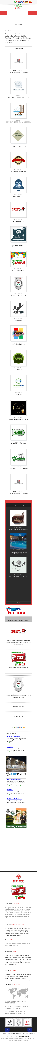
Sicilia (12, 933)
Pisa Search (14, 959)
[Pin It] (20, 727)
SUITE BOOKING (18, 196)
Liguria (26, 930)
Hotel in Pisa (21, 959)
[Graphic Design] (18, 333)
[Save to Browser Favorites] (24, 727)
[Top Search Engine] (18, 160)
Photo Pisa (21, 957)
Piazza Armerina (13, 945)
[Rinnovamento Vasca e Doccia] (18, 110)
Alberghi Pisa (8, 961)
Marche (17, 932)
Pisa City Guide (12, 955)
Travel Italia (12, 976)
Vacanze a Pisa (16, 962)
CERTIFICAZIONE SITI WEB (18, 419)
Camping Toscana (9, 978)
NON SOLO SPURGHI (18, 147)
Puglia (26, 932)
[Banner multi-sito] (18, 432)
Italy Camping (18, 978)
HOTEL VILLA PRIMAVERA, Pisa (18, 576)
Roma (10, 943)
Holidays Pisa (8, 962)
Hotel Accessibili (17, 980)
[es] (30, 1)
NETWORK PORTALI (18, 270)
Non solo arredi (25, 980)
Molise (12, 932)
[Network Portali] (18, 259)
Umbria (7, 935)
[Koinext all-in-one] (18, 284)
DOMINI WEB (18, 394)
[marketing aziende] (18, 61)
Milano (28, 943)
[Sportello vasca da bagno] (18, 85)
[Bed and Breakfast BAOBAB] (18, 541)
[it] (16, 1)
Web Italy (26, 976)
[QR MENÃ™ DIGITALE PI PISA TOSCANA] (31, 1022)
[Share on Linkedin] (18, 727)
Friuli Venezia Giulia (15, 930)
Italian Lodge (22, 974)
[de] (26, 1)
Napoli (6, 945)
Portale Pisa (8, 957)
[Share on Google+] (16, 727)
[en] (19, 1)
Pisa (7, 943)
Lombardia (7, 932)
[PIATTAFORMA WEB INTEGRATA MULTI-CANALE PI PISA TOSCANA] (13, 1022)
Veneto (18, 935)
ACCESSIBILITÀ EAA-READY (18, 468)
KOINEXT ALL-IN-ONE (18, 295)
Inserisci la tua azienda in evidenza (18, 72)
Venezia (19, 943)
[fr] (23, 1)
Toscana (16, 933)
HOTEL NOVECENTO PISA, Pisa (18, 599)
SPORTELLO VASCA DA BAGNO (18, 97)
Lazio (22, 930)
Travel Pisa (8, 959)
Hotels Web (8, 974)
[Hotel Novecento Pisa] (18, 588)
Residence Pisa (16, 961)
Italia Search (32, 1033)
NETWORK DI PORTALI (13, 1008)
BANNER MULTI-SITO (18, 444)
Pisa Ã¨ (22, 962)
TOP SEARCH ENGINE (18, 171)
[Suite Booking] (18, 184)
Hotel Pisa (27, 959)
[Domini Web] (18, 383)
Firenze (14, 943)
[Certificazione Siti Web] (18, 407)
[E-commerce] (18, 358)
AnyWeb (4, 1033)
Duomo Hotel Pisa (12, 964)
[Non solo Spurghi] (18, 135)
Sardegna (7, 933)
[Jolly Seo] (18, 308)
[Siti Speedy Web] (18, 209)
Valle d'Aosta (12, 935)
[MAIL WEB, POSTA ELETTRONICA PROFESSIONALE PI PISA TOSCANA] (22, 1022)
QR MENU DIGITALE (18, 246)
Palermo (24, 943)
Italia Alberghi (19, 976)
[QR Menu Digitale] (18, 234)
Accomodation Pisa (25, 961)
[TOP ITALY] (18, 520)
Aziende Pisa (15, 957)
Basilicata (12, 928)
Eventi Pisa (26, 955)
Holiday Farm (15, 974)
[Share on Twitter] (22, 727)
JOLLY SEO (18, 320)
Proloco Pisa (20, 955)
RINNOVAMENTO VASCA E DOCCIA (18, 122)
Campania (23, 928)
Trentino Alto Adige (24, 933)
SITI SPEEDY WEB (18, 221)
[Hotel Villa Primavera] (18, 565)
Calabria (18, 928)
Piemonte (22, 932)
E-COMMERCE (18, 369)
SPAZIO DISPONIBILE (18, 70)
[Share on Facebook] (12, 727)
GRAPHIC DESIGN (18, 345)
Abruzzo (7, 928)
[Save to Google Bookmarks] (14, 727)
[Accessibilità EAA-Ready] (18, 457)
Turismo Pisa (28, 957)
